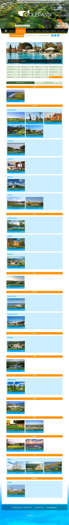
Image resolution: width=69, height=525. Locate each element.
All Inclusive (24, 66)
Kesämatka (37, 72)
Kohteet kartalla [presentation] (48, 82)
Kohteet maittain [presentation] (20, 82)
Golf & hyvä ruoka (53, 66)
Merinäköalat (10, 77)
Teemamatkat (45, 31)
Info (59, 31)
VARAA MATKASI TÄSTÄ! (17, 35)
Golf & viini (51, 69)
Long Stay (38, 31)
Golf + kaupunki (10, 69)
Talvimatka (37, 77)
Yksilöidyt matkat (20, 31)
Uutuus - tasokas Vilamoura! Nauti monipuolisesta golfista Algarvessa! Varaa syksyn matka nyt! (39, 1)
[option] (34, 53)
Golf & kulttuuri (24, 69)
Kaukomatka (9, 72)
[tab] (20, 82)
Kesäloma (23, 72)
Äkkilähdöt (53, 31)
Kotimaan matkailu (53, 72)
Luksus (51, 74)
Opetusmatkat (30, 31)
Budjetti (37, 66)
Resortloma (24, 77)
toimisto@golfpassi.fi (43, 35)
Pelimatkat (12, 31)
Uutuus (51, 77)
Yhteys (63, 31)
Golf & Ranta (38, 69)
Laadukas (9, 74)
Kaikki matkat (10, 66)
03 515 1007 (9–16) (30, 35)
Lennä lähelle (24, 74)
